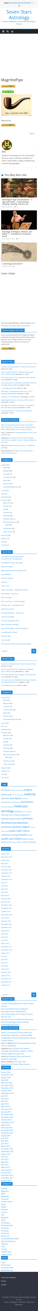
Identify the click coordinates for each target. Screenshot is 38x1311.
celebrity (30, 794)
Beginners (6, 503)
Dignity (7, 525)
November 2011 (6, 982)
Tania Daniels (5, 640)
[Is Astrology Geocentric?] (19, 244)
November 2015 (6, 927)
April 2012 (4, 966)
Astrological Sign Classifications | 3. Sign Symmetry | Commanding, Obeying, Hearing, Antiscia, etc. (17, 201)
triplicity (29, 835)
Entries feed (5, 1265)
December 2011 (6, 979)
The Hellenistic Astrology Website (12, 557)
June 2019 (4, 886)
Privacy (3, 1281)
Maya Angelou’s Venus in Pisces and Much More (17, 400)
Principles (4, 500)
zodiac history (8, 532)
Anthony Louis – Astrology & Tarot (12, 605)
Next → (33, 133)
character (5, 798)
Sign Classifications (9, 522)
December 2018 (6, 905)
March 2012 (5, 969)
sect (7, 831)
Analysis (4, 465)
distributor (24, 798)
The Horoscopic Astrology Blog (11, 559)
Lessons (3, 491)
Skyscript (4, 582)
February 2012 (6, 972)
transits (23, 834)
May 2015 (4, 937)
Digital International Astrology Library (14, 570)
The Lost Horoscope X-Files (10, 621)
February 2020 (6, 867)
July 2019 (4, 883)
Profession (6, 484)
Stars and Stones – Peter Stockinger (13, 601)
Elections (6, 506)
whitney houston (11, 842)
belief (3, 794)
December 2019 (6, 870)
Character (6, 474)
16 (17, 207)
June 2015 (4, 934)
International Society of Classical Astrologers (16, 644)
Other (3, 494)
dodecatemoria (6, 802)
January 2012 (5, 975)
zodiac (19, 842)
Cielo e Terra (5, 586)
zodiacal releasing (29, 842)
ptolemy (16, 826)
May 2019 (4, 889)
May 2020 (4, 863)
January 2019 (5, 902)
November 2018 (6, 908)
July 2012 (4, 956)
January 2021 (5, 854)
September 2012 (6, 950)
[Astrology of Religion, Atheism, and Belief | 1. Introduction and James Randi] (19, 211)
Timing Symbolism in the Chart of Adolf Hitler (16, 411)
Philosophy (7, 516)
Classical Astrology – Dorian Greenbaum (14, 628)
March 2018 (5, 918)
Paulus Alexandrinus (22, 815)
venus (25, 839)
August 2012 (5, 953)
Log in (3, 1262)
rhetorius (32, 827)
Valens (18, 838)
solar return (23, 830)
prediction (18, 819)
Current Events (8, 477)
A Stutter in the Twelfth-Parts (11, 397)
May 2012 (4, 963)
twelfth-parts (7, 838)
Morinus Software (7, 578)
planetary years (7, 818)
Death (5, 480)
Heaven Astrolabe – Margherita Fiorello (14, 590)
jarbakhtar (18, 811)
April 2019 (4, 892)
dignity (18, 798)
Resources (4, 535)
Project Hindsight (7, 567)
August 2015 (5, 931)
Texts (3, 542)
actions (13, 790)
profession (6, 826)
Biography (6, 471)
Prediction (4, 497)
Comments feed (7, 1267)
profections (21, 823)
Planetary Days (8, 519)
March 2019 (5, 895)
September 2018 (6, 915)
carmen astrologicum (18, 795)
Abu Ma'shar (6, 790)
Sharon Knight (6, 636)
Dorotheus (27, 801)
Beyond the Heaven (7, 609)
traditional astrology (9, 835)
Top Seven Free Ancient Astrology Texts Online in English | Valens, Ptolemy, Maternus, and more (19, 440)
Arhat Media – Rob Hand (9, 594)
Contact (3, 1285)
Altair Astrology (6, 597)
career (9, 794)
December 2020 (6, 857)
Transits (4, 545)
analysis (27, 789)
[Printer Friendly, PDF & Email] (8, 92)
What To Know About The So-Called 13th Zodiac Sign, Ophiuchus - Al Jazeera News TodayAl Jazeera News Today (18, 427)
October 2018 (5, 911)
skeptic (12, 830)
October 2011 (5, 985)
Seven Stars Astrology (19, 14)
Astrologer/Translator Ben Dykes (12, 563)
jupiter (24, 811)
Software (4, 539)
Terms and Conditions (8, 1277)
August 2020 (5, 860)
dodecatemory (16, 802)
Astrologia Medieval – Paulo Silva (12, 613)
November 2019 (6, 873)
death (12, 798)
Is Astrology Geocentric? (12, 263)
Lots (4, 509)
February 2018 (6, 921)
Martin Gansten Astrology (9, 624)
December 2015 (6, 924)
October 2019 (5, 876)
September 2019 (6, 879)
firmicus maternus (7, 807)
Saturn (3, 831)
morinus (11, 815)
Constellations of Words (9, 632)
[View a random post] (12, 31)
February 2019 (6, 899)
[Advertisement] (19, 57)
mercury (4, 815)
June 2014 (4, 940)
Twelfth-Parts (7, 528)
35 (18, 239)
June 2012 (4, 959)
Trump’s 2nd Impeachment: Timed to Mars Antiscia (18, 367)
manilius (29, 812)
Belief (5, 468)
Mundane (6, 512)
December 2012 (6, 947)
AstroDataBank (6, 574)
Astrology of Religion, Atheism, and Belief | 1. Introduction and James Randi (17, 233)
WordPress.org (7, 1270)
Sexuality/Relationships (11, 487)
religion (25, 826)
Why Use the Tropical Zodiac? (22, 429)
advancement (19, 790)
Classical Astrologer (7, 617)
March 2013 (5, 943)
